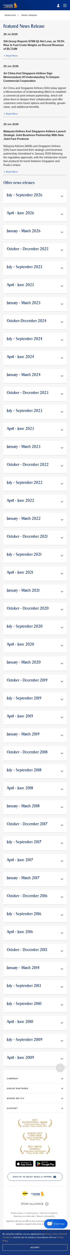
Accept (35, 1247)
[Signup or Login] (62, 5)
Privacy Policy (51, 1234)
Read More (12, 55)
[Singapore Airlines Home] (10, 9)
